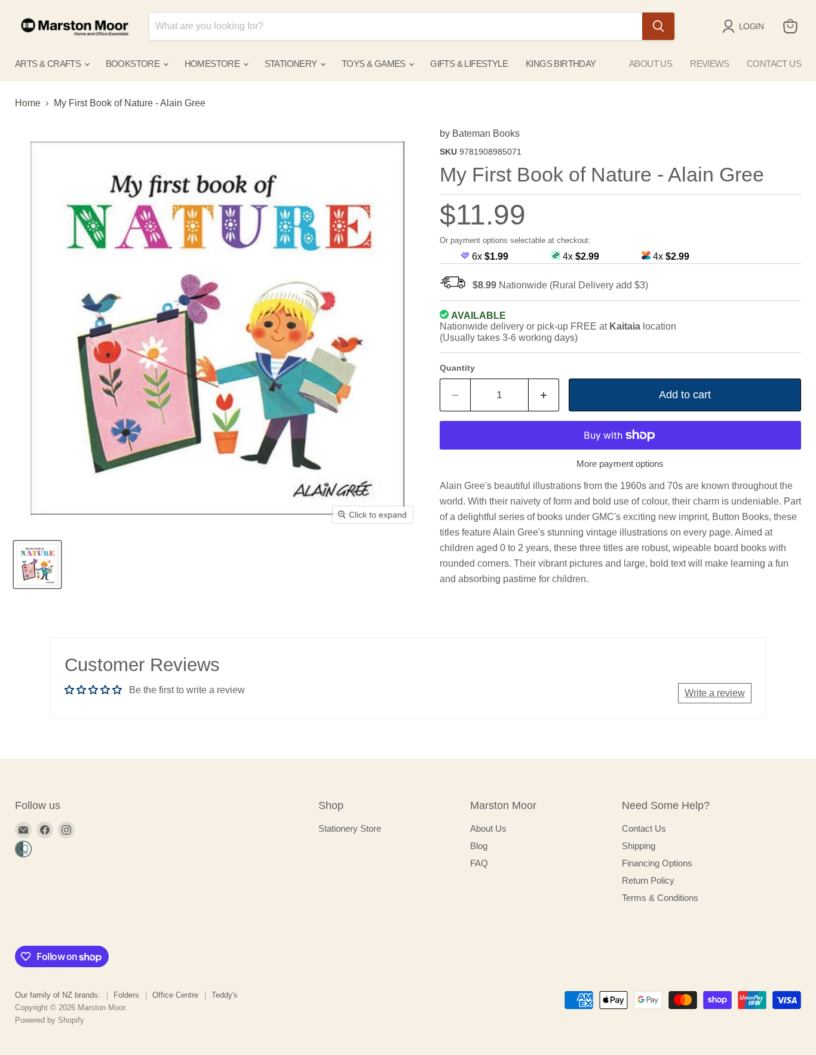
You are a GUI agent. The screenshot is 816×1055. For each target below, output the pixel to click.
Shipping (638, 846)
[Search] (658, 26)
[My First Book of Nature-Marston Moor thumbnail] (37, 564)
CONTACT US (774, 64)
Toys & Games (374, 64)
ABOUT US (650, 64)
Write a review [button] (715, 693)
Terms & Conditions (660, 898)
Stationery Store (349, 828)
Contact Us (644, 828)
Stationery (292, 64)
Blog (478, 846)
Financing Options (657, 863)
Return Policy (648, 880)
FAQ (479, 863)
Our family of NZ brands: (57, 995)
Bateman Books (486, 133)
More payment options (620, 464)
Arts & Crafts (49, 64)
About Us (488, 828)
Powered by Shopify (49, 1020)
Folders (126, 995)
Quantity (457, 368)
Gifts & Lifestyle (469, 64)
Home (28, 103)
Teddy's (224, 995)
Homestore (213, 64)
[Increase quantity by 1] (544, 395)
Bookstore (134, 64)
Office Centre (175, 995)
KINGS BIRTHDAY (561, 64)
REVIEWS (709, 64)
